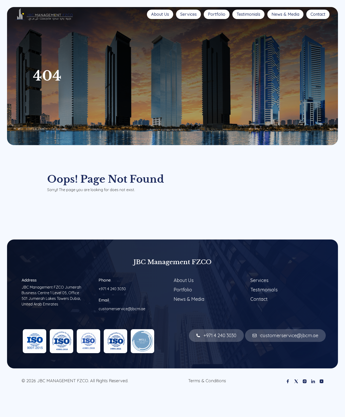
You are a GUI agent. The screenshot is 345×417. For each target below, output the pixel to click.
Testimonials (248, 14)
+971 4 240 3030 (112, 288)
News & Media (285, 14)
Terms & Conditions (207, 380)
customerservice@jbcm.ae (122, 308)
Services (188, 14)
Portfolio (216, 14)
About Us (160, 14)
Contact (317, 14)
